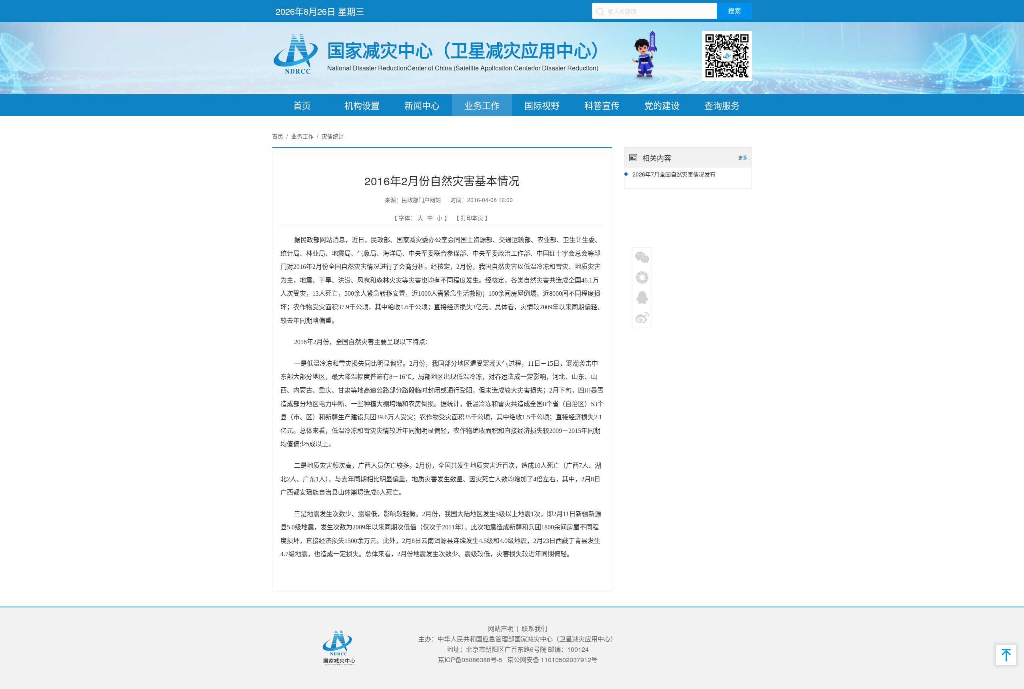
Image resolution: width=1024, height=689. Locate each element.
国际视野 (542, 105)
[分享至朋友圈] (642, 277)
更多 (743, 157)
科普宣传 (602, 105)
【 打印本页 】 (472, 218)
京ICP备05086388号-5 (470, 659)
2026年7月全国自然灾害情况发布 (674, 174)
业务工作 (482, 105)
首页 (302, 105)
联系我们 (534, 628)
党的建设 (662, 105)
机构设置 (362, 105)
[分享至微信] (642, 257)
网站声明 (501, 628)
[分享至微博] (642, 317)
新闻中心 (422, 105)
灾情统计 (333, 136)
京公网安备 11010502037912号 (552, 659)
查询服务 (722, 105)
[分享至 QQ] (642, 297)
